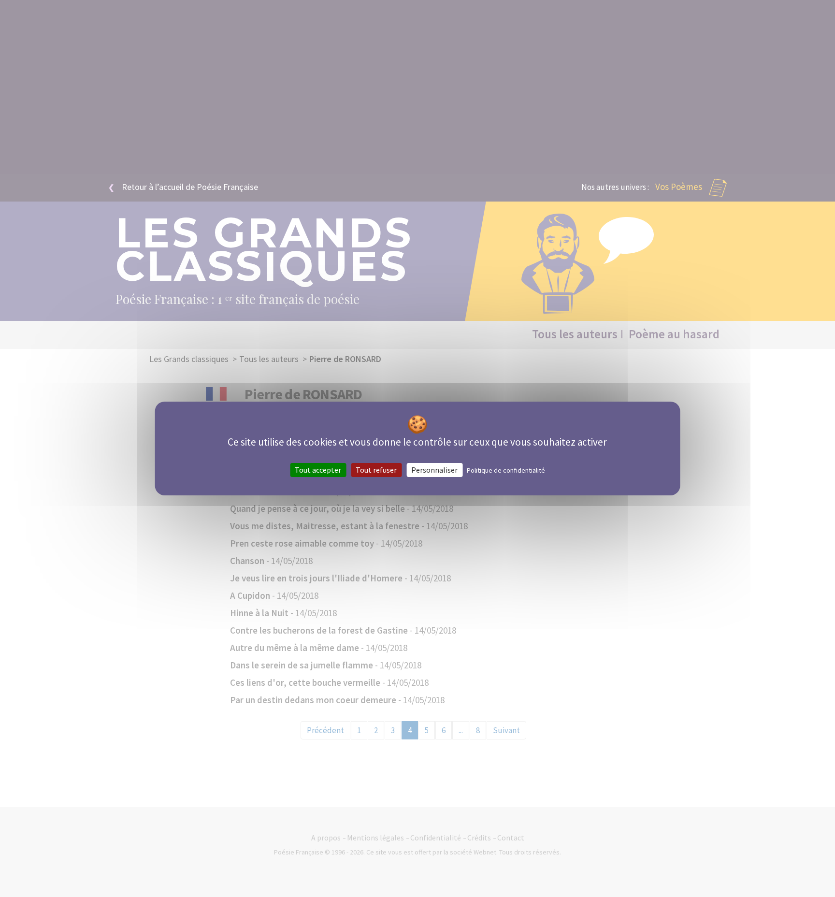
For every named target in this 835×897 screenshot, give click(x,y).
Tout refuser (376, 470)
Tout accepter (318, 470)
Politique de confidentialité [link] (506, 470)
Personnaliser (434, 470)
